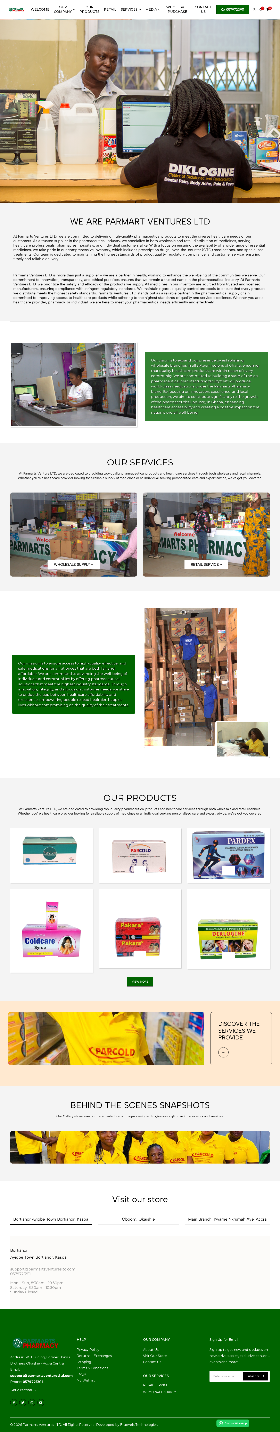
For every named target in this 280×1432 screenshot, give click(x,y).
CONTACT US (203, 9)
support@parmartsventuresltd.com (41, 1376)
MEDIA (151, 9)
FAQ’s (81, 1374)
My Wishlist (86, 1380)
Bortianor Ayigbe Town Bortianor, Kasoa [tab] (50, 1219)
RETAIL (110, 9)
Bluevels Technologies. (139, 1425)
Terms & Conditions (92, 1368)
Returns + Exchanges (94, 1356)
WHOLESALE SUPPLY (159, 1392)
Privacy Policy (88, 1350)
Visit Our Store (155, 1356)
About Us (150, 1350)
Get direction (22, 1390)
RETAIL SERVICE (155, 1385)
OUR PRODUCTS (89, 9)
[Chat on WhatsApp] (232, 1423)
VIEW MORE (140, 981)
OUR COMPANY (63, 9)
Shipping (84, 1362)
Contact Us (152, 1362)
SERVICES (129, 9)
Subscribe (254, 1376)
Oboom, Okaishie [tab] (138, 1219)
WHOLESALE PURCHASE (177, 9)
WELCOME (40, 9)
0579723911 (235, 9)
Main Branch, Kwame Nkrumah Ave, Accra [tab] (227, 1219)
